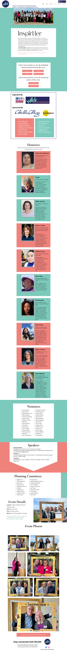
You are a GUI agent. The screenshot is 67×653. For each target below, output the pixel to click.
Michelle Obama (22, 54)
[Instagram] (49, 647)
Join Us (25, 644)
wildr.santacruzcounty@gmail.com (47, 649)
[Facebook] (46, 647)
